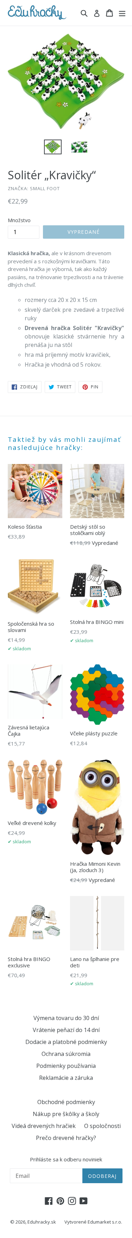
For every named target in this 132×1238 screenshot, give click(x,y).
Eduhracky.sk (41, 1222)
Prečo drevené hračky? (66, 1138)
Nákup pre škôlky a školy (66, 1114)
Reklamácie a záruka (66, 1078)
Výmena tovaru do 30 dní (66, 1018)
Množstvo (19, 220)
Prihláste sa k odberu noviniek (66, 1159)
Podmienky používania (66, 1066)
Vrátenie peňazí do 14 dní (66, 1030)
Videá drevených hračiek (44, 1126)
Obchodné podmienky (66, 1102)
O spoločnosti (102, 1126)
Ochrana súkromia (66, 1054)
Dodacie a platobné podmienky (66, 1042)
